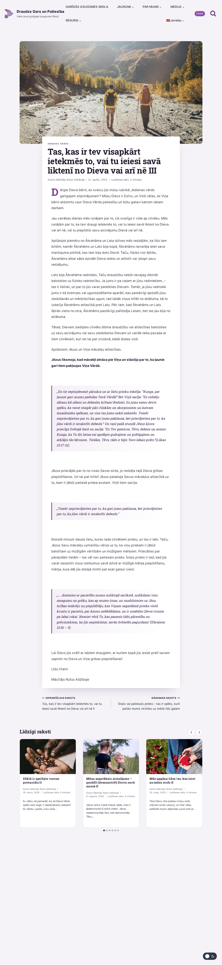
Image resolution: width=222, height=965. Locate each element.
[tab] (104, 830)
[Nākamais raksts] (199, 732)
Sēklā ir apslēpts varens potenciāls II (41, 780)
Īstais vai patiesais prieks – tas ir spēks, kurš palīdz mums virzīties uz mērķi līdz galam (149, 703)
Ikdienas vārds (58, 144)
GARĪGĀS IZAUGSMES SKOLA (87, 6)
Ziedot (199, 13)
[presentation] (48, 756)
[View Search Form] (213, 13)
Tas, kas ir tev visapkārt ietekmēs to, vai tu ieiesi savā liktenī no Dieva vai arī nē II (72, 703)
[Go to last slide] (191, 732)
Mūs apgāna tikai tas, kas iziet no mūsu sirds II (172, 780)
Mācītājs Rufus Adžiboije (70, 179)
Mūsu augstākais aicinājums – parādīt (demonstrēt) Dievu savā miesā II (110, 782)
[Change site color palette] (210, 956)
